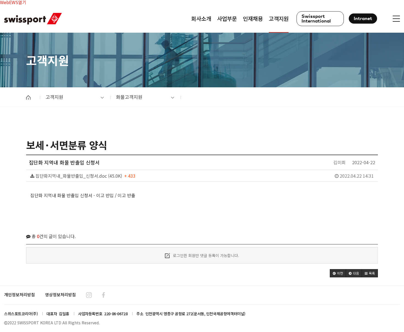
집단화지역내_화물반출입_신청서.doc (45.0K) (204, 175)
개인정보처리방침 (19, 294)
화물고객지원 (129, 96)
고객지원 (54, 96)
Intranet (363, 18)
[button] (338, 273)
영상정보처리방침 (60, 294)
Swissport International (316, 19)
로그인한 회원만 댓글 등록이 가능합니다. (205, 255)
